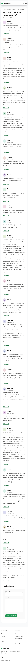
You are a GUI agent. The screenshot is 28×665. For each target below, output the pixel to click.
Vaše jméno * (8, 591)
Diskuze (3, 636)
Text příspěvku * (9, 598)
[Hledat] (23, 3)
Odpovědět (6, 33)
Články (2, 641)
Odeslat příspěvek (11, 615)
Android (13, 657)
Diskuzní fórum (6, 9)
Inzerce (3, 639)
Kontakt (17, 633)
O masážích (13, 9)
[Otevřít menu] (25, 3)
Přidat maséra (4, 633)
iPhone (5, 657)
